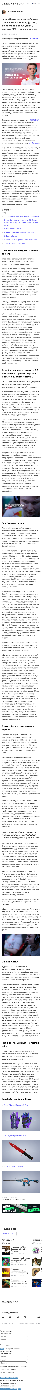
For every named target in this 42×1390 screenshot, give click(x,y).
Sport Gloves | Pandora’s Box (16, 1105)
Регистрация (5, 1334)
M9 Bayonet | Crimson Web (15, 1136)
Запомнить (6, 1345)
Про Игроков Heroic (13, 229)
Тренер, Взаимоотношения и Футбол (19, 232)
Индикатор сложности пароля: (13, 1366)
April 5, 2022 (34, 838)
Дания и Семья (11, 236)
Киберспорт (19, 1200)
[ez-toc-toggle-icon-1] (4, 213)
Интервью (7, 1200)
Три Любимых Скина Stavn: (15, 243)
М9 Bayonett (34, 143)
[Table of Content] (3, 212)
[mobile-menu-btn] (39, 4)
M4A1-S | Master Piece (13, 1166)
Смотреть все (9, 1233)
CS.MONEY (33, 39)
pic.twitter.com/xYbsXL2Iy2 (22, 835)
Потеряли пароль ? (13, 1349)
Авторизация (6, 1351)
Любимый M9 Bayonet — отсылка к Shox (21, 240)
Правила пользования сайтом (29, 1323)
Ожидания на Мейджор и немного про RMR (22, 216)
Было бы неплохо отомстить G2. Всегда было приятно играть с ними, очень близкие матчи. (21, 222)
